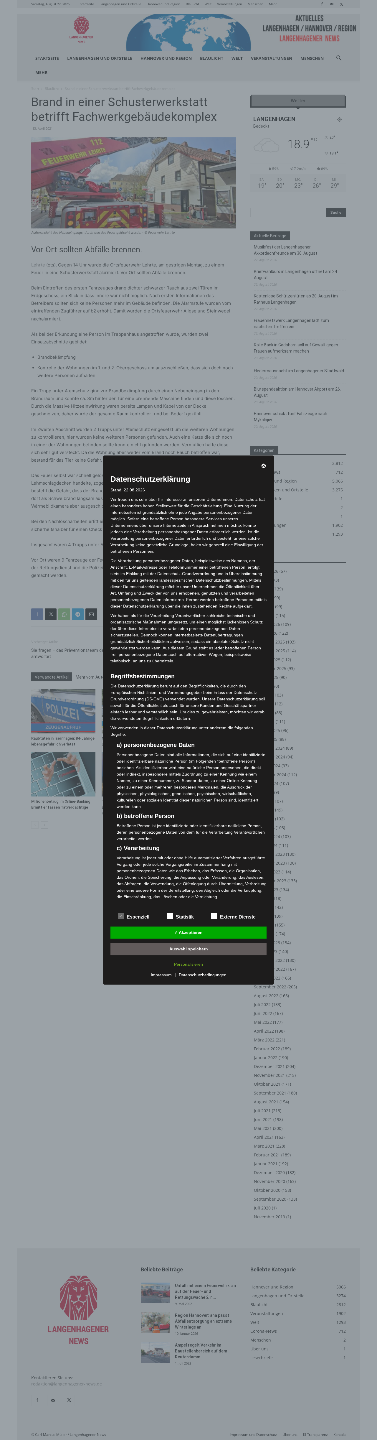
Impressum (161, 974)
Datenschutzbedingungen (202, 974)
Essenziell (138, 916)
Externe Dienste (238, 916)
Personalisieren (188, 964)
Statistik (185, 916)
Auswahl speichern (188, 949)
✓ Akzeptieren (188, 932)
